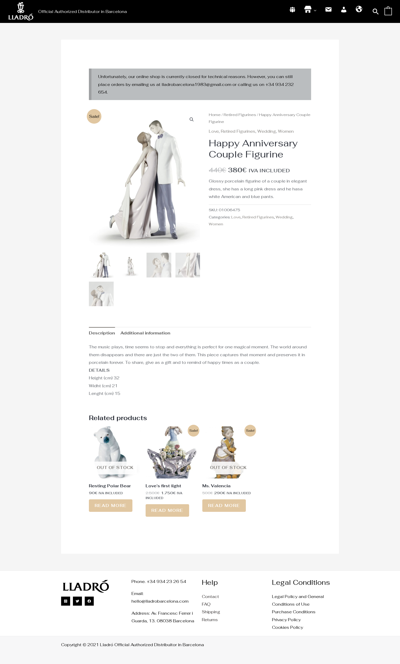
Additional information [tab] (145, 333)
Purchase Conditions (294, 611)
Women (286, 131)
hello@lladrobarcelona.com (159, 601)
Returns (210, 619)
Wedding (266, 131)
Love (214, 131)
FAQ (206, 604)
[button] (376, 11)
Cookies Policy (287, 627)
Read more (111, 505)
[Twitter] (77, 601)
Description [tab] (102, 333)
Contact (210, 596)
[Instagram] (65, 601)
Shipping (211, 611)
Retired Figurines (240, 114)
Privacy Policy (286, 619)
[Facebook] (89, 601)
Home (215, 114)
